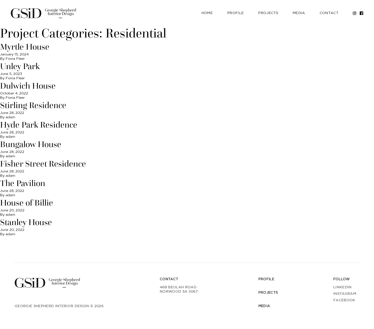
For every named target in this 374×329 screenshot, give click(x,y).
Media (299, 13)
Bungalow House (30, 144)
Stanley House (26, 222)
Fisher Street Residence (43, 164)
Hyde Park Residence (38, 125)
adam (10, 117)
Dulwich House (28, 86)
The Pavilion (22, 183)
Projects (268, 13)
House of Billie (26, 203)
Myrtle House (24, 47)
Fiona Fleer (15, 58)
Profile (235, 13)
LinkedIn (342, 287)
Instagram (344, 293)
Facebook (344, 300)
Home (207, 13)
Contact (329, 13)
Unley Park (20, 66)
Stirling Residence (33, 105)
